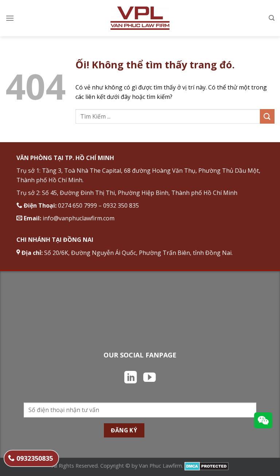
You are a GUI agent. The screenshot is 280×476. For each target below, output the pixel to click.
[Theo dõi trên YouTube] (149, 378)
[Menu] (9, 18)
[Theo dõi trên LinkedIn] (130, 378)
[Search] (272, 18)
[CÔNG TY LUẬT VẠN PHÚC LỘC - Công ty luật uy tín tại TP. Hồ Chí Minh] (140, 18)
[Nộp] (267, 116)
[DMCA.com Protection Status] (206, 465)
